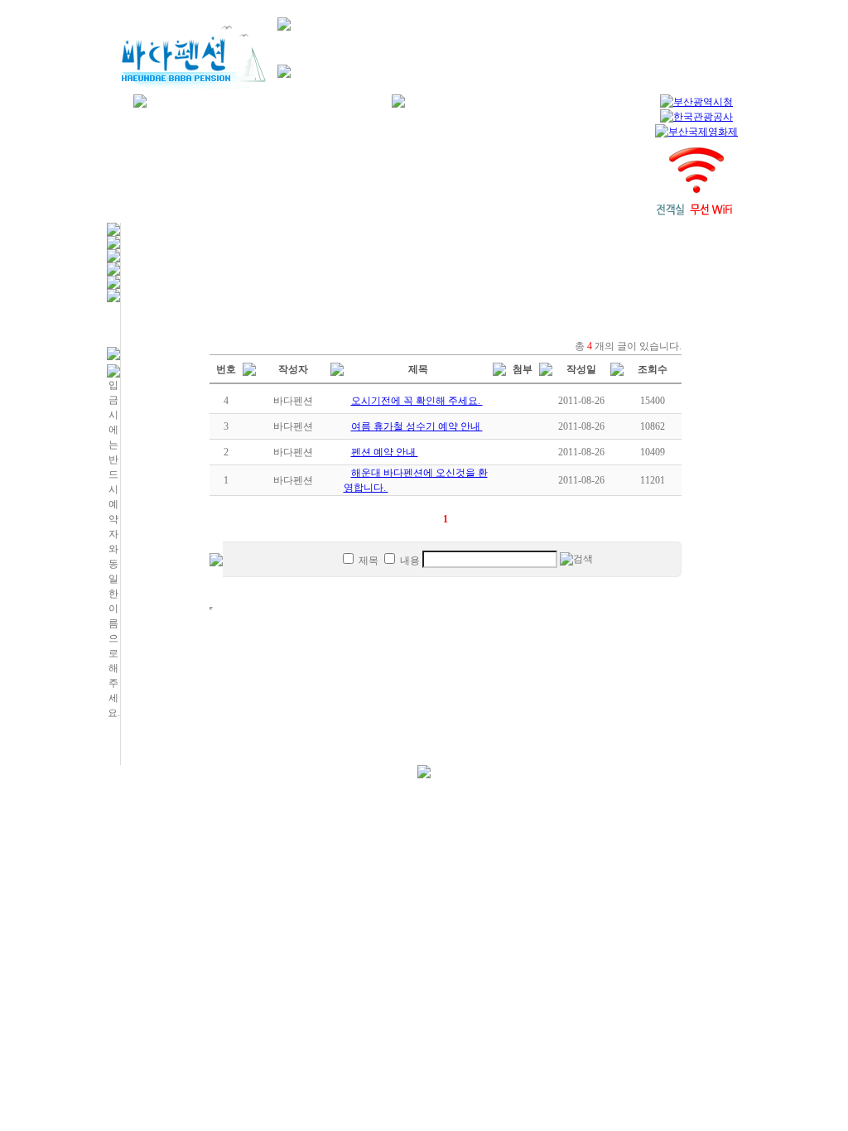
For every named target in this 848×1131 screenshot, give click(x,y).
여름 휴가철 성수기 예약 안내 (417, 426)
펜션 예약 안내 (384, 452)
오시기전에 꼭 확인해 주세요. (417, 401)
